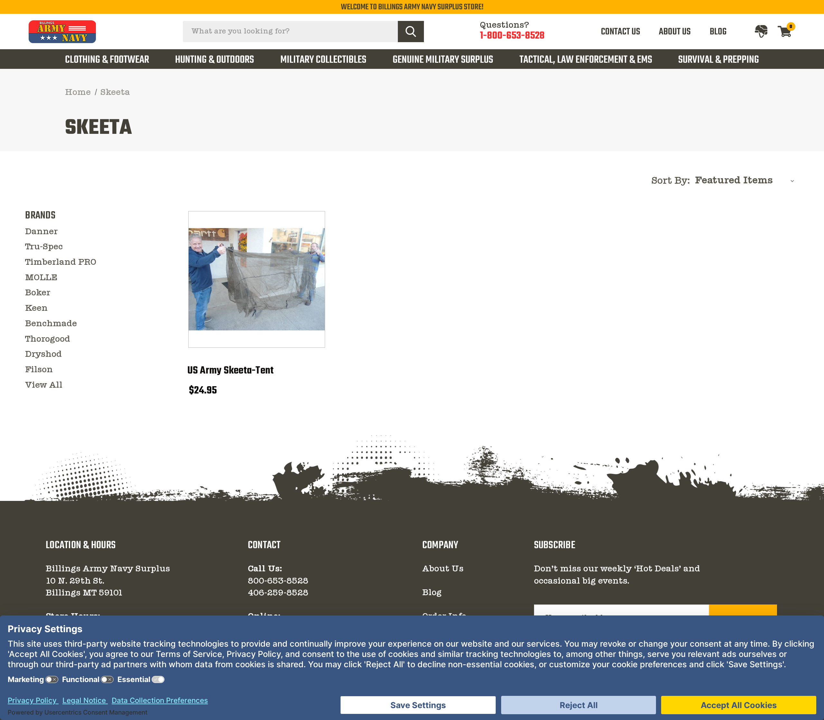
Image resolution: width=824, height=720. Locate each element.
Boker (37, 293)
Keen (36, 308)
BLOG (718, 31)
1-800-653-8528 (512, 36)
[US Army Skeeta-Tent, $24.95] (256, 279)
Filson (39, 370)
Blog (432, 593)
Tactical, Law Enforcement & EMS (586, 60)
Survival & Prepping (718, 60)
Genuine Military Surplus (443, 60)
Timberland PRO (60, 262)
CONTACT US (620, 31)
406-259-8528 (278, 593)
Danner (41, 232)
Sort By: (670, 181)
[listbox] (746, 181)
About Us (443, 569)
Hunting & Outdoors (214, 60)
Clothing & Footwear (107, 60)
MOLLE (41, 278)
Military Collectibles (323, 60)
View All (43, 385)
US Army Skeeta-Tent (230, 371)
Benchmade (51, 324)
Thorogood (47, 339)
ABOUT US (675, 31)
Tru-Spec (44, 247)
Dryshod (43, 354)
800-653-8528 (278, 581)
